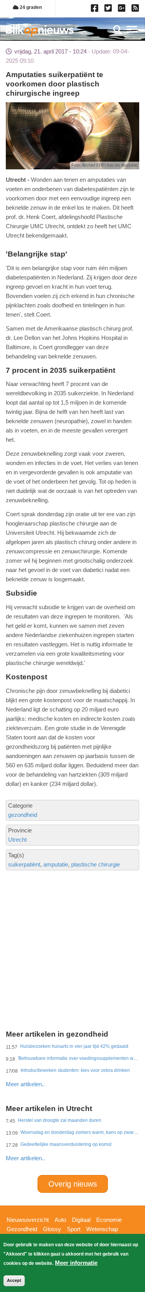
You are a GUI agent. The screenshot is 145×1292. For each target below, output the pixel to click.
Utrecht (17, 839)
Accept (14, 1280)
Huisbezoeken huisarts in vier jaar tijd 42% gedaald (74, 1046)
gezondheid (22, 814)
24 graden (30, 7)
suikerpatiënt (24, 864)
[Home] (39, 30)
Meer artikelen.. (25, 1084)
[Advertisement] (72, 922)
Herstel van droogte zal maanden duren (59, 1120)
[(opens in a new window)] (95, 9)
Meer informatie (76, 1262)
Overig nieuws (72, 1184)
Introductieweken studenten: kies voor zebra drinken (75, 1070)
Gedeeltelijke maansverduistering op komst (65, 1144)
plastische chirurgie (95, 864)
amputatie (55, 864)
